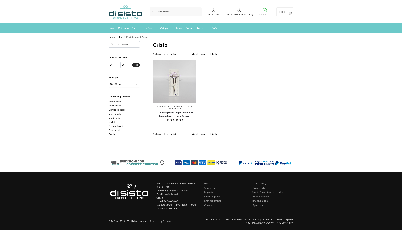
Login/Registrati (212, 196)
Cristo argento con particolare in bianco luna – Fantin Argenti (175, 114)
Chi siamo (209, 188)
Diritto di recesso (260, 196)
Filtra (136, 65)
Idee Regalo (115, 114)
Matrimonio (175, 109)
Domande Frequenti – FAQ (239, 14)
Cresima (188, 106)
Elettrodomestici (117, 110)
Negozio (208, 192)
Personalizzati (116, 126)
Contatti (208, 205)
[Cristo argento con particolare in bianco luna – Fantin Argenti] (174, 81)
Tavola (112, 134)
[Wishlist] (195, 64)
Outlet (112, 122)
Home (112, 37)
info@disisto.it (171, 194)
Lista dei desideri (212, 201)
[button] (284, 11)
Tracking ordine (260, 201)
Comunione (176, 106)
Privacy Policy (259, 188)
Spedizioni (258, 205)
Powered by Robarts (160, 221)
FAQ (206, 183)
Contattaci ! (264, 14)
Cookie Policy (259, 183)
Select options (175, 127)
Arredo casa (115, 101)
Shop (120, 37)
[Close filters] (141, 43)
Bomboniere (163, 106)
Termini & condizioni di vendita (267, 192)
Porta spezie (115, 130)
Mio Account (213, 14)
